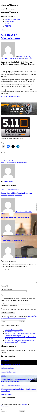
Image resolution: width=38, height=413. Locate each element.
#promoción (28, 58)
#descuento (19, 58)
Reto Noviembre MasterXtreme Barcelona (15, 217)
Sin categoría (5, 360)
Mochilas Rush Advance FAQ (14, 330)
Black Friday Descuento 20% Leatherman (14, 163)
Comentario (5, 270)
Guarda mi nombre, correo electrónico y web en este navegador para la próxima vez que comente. (18, 299)
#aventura (13, 58)
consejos (8, 25)
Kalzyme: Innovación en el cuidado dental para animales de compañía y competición (19, 341)
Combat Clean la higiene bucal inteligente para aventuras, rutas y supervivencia (16, 194)
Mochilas (8, 27)
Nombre (4, 286)
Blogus (24, 404)
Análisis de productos (12, 19)
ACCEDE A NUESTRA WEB (10, 97)
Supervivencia (9, 21)
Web (2, 295)
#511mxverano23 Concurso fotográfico (13, 240)
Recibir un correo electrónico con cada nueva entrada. (19, 309)
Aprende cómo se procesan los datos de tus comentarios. (19, 317)
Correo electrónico (7, 289)
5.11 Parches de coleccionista (10, 161)
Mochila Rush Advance (12, 331)
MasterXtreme (9, 5)
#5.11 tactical (5, 58)
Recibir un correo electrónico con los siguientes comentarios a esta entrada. (16, 305)
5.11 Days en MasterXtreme (10, 36)
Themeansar (4, 406)
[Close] (1, 409)
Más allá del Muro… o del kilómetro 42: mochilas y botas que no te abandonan (20, 334)
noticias (7, 23)
